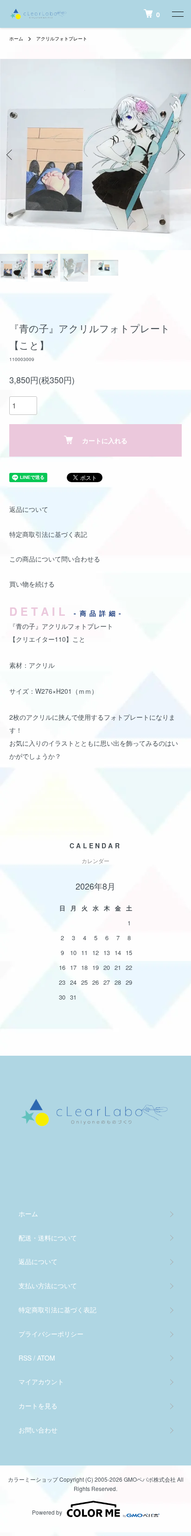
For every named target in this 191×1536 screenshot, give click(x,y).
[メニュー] (177, 14)
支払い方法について (48, 1285)
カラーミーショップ (33, 1479)
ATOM (46, 1357)
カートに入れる (104, 440)
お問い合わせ (38, 1429)
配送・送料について (48, 1237)
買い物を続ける (32, 583)
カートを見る (38, 1405)
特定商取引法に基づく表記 (48, 534)
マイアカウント (41, 1381)
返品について (28, 509)
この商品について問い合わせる (54, 558)
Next (180, 154)
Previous (10, 154)
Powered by (47, 1512)
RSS (25, 1357)
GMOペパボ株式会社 (150, 1479)
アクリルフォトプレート (61, 38)
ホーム (16, 38)
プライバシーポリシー (51, 1333)
